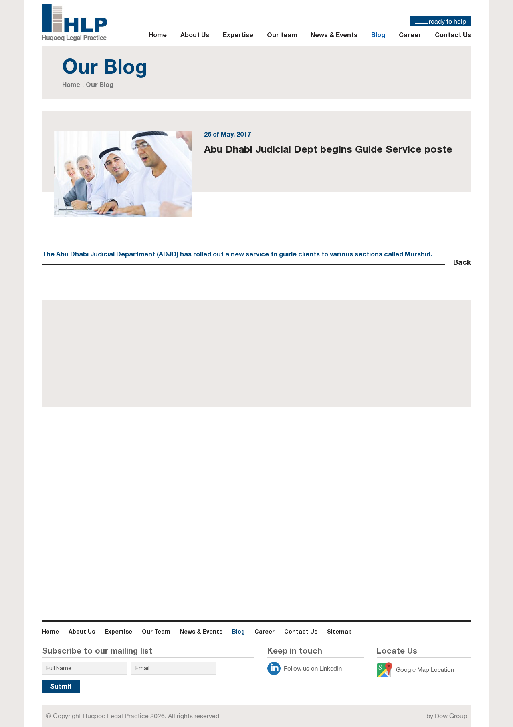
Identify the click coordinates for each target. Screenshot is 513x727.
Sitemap (339, 631)
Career (410, 34)
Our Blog (99, 84)
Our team (282, 34)
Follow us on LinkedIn (313, 668)
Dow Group (451, 715)
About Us (194, 34)
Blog (378, 34)
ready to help (447, 21)
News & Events (334, 34)
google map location (425, 669)
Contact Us (453, 34)
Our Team (156, 631)
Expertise (238, 34)
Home (158, 34)
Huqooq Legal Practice (116, 715)
